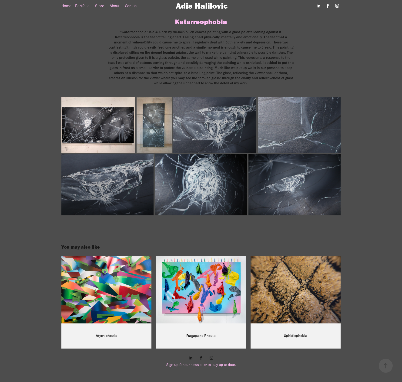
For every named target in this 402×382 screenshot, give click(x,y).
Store (99, 5)
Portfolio (82, 5)
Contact (131, 5)
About (114, 5)
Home (66, 5)
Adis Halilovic (202, 6)
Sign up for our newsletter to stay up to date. (201, 364)
